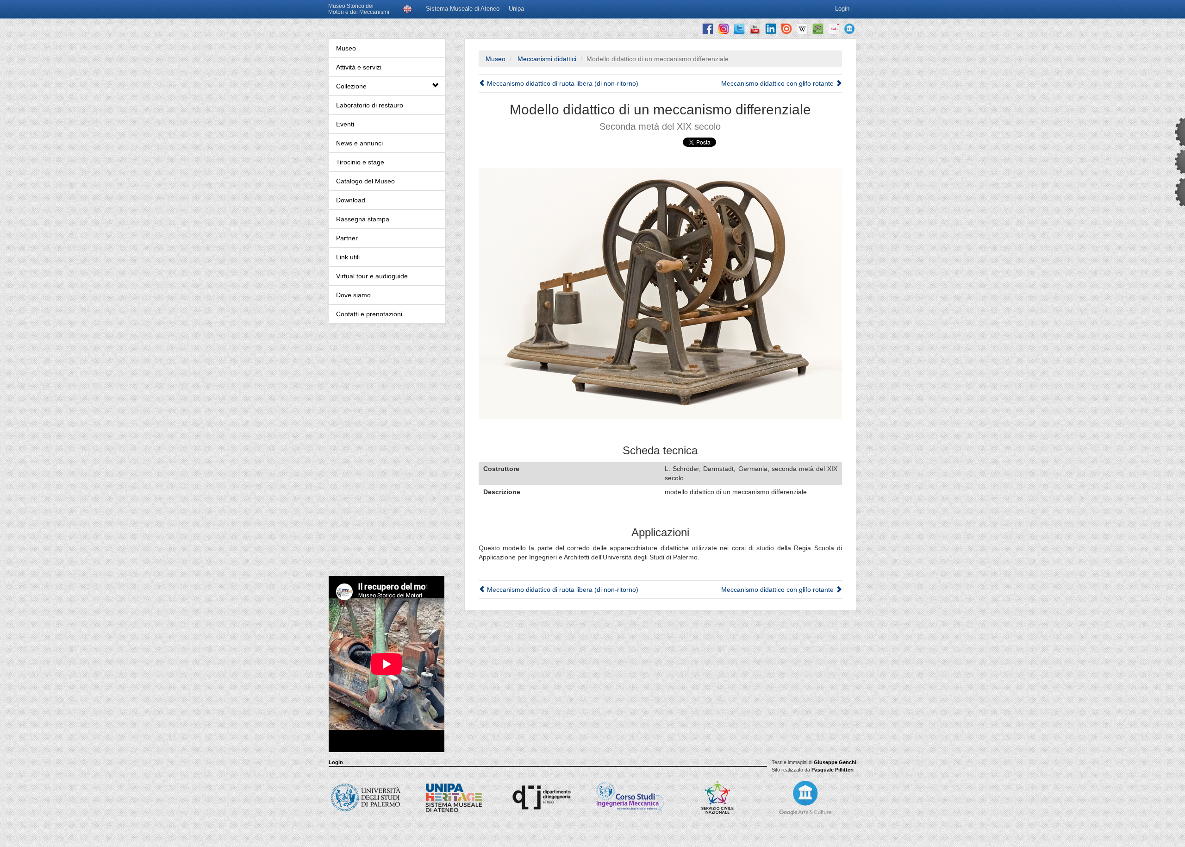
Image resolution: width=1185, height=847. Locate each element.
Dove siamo (353, 295)
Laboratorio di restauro (369, 105)
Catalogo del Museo (365, 181)
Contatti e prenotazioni (369, 314)
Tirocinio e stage (360, 162)
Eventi (345, 124)
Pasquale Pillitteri (832, 769)
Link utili (348, 257)
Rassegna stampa (362, 219)
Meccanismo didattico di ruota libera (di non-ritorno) (561, 83)
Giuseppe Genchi (835, 762)
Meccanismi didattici (546, 59)
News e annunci (359, 143)
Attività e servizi (358, 67)
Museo (346, 48)
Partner (347, 238)
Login (336, 762)
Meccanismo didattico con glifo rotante (778, 83)
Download (350, 200)
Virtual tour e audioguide (372, 276)
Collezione (351, 86)
